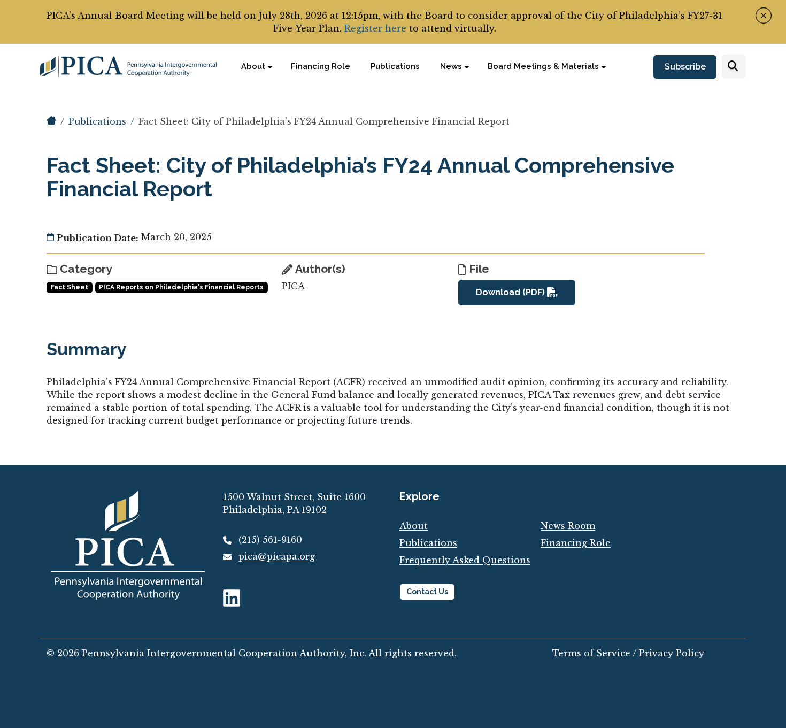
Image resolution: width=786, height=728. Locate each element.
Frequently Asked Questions (464, 560)
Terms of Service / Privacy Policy (628, 653)
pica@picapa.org (276, 556)
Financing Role (576, 543)
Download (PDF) (511, 292)
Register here (375, 28)
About (413, 525)
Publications (97, 121)
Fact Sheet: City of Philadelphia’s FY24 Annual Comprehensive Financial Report (324, 121)
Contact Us (427, 591)
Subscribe (685, 67)
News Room (568, 525)
